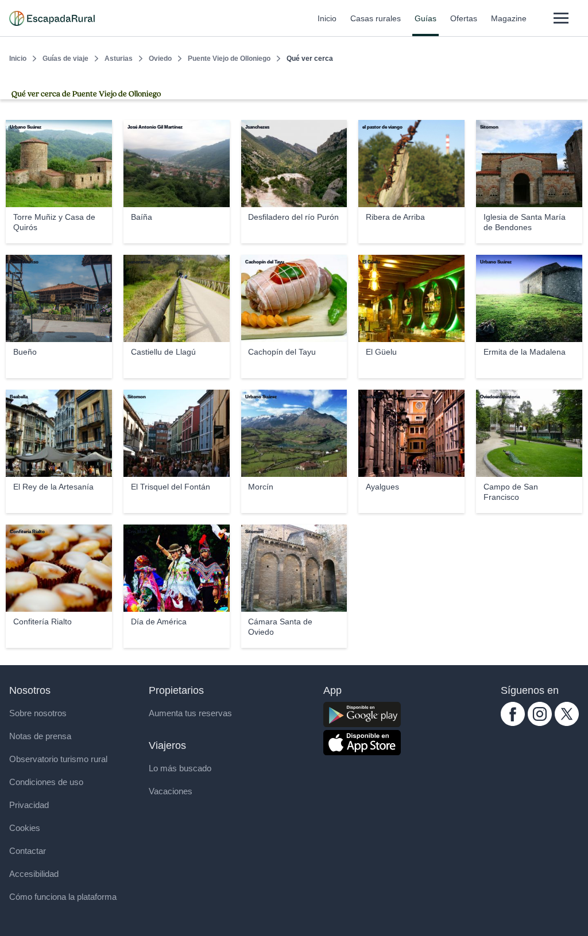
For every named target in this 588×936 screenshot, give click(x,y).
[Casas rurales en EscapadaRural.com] (52, 18)
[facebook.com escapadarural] (513, 723)
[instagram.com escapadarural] (540, 723)
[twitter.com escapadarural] (567, 723)
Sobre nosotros (38, 713)
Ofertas (463, 18)
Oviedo (160, 59)
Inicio (327, 18)
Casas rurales (375, 18)
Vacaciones (170, 791)
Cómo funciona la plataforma (63, 897)
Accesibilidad (34, 874)
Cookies (24, 828)
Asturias (119, 59)
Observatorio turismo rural (58, 759)
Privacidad (29, 805)
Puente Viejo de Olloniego (229, 59)
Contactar (27, 851)
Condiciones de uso (46, 782)
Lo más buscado (180, 768)
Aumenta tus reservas (190, 713)
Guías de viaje (65, 59)
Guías (425, 18)
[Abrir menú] (561, 18)
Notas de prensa (40, 736)
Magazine (509, 18)
